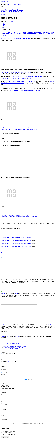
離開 (8, 437)
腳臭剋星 (10, 279)
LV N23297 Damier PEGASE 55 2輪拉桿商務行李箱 (13, 347)
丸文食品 (11, 324)
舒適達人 (8, 336)
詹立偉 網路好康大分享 (12, 10)
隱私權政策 (35, 423)
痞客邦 (9, 361)
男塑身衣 (16, 293)
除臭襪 (3, 279)
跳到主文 (3, 14)
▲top (2, 364)
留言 (11, 361)
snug (1, 252)
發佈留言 (3, 374)
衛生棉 (3, 336)
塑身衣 (2, 284)
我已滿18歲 (3, 437)
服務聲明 (41, 423)
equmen (8, 293)
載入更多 (3, 366)
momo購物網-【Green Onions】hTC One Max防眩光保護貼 (14, 346)
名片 (4, 27)
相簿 (4, 24)
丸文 (7, 324)
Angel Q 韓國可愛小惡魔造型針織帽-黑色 (11, 344)
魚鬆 (1, 298)
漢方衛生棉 (17, 336)
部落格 (5, 25)
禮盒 (9, 331)
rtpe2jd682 (3, 354)
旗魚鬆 (49, 324)
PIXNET (17, 423)
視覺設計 (12, 21)
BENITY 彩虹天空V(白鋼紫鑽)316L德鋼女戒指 (12, 343)
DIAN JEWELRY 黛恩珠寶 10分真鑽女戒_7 (11, 348)
